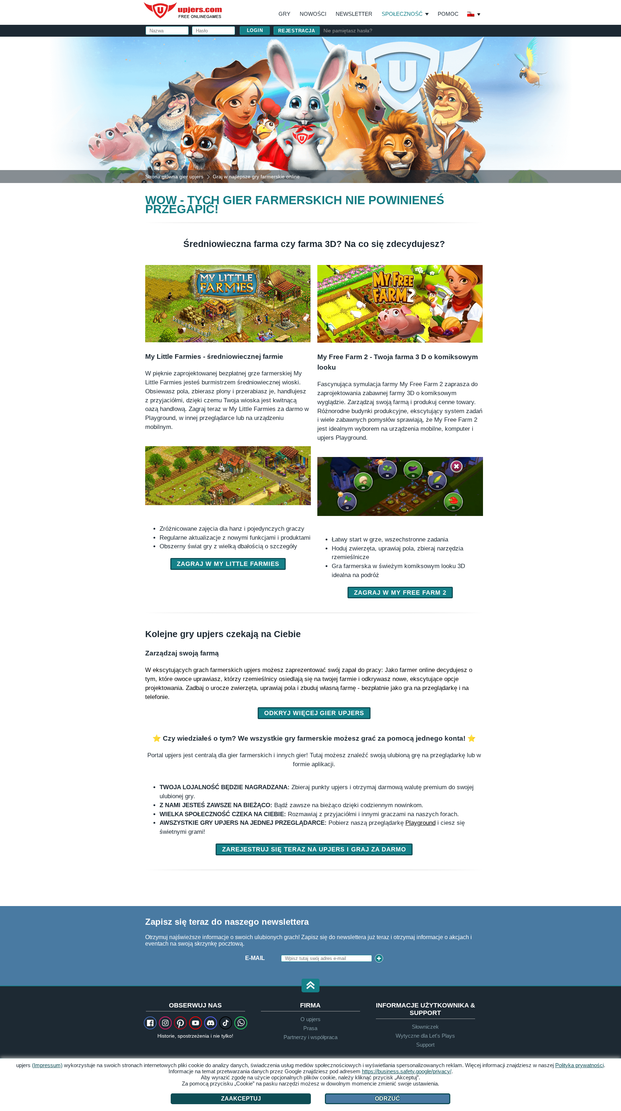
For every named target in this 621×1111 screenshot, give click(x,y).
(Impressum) (47, 1065)
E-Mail (255, 958)
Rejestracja (296, 30)
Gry (284, 14)
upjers (183, 10)
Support (425, 1045)
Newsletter (354, 14)
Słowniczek (425, 1027)
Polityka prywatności (579, 1065)
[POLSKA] (474, 15)
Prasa (310, 1028)
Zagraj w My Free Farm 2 (400, 592)
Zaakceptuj (241, 1099)
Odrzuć (387, 1099)
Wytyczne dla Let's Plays (425, 1036)
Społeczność (402, 14)
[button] (310, 986)
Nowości (313, 14)
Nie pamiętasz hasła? (347, 30)
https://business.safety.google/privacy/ (406, 1071)
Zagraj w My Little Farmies (228, 564)
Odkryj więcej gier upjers (314, 713)
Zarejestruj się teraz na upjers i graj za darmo (314, 849)
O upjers (310, 1019)
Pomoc (448, 14)
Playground (420, 822)
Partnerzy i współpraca (310, 1037)
